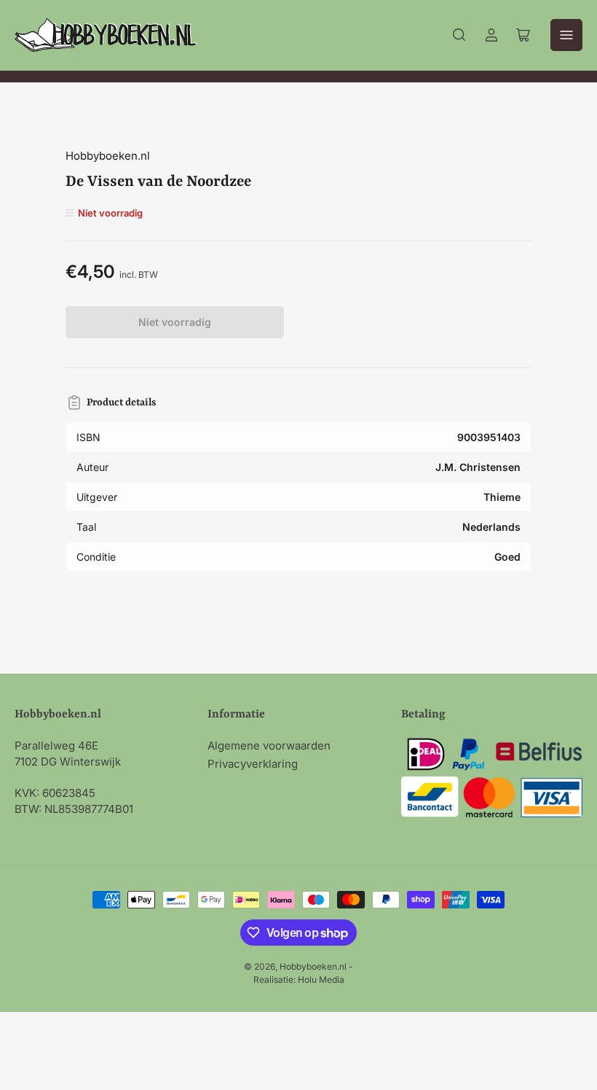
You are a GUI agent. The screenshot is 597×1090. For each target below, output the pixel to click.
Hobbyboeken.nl (108, 156)
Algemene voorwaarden (269, 745)
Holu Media (321, 979)
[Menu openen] (566, 35)
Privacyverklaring (252, 764)
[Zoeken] (459, 35)
